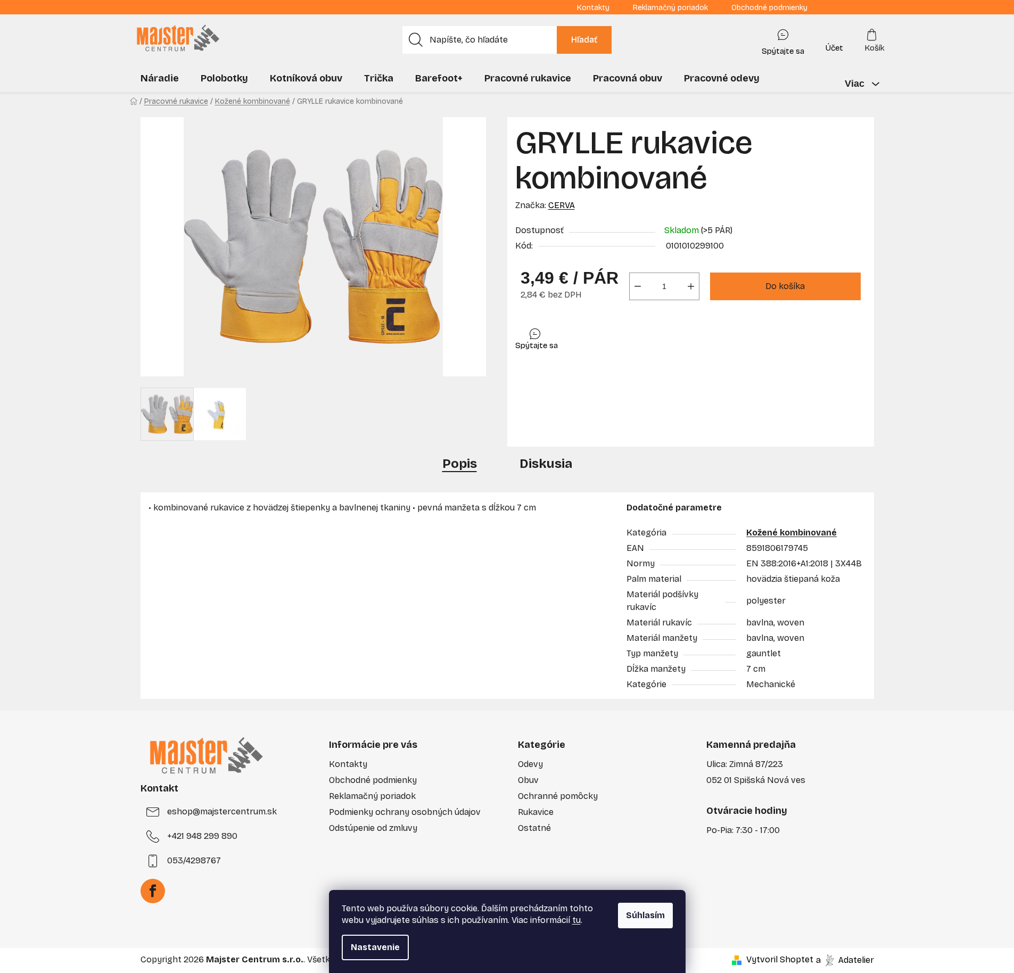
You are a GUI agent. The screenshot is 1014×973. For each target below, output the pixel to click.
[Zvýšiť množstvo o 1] (691, 286)
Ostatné (534, 828)
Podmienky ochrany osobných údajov (405, 812)
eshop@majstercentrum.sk (222, 811)
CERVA (561, 205)
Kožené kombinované (791, 532)
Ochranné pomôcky (558, 796)
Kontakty (593, 7)
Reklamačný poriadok (670, 7)
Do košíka (785, 286)
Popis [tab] (459, 463)
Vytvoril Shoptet (779, 959)
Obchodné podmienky (769, 7)
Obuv (528, 780)
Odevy (530, 764)
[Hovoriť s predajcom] (783, 40)
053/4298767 (194, 860)
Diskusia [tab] (546, 463)
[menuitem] (159, 78)
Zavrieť (590, 337)
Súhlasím (645, 915)
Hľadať (584, 40)
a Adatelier (845, 959)
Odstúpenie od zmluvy (373, 828)
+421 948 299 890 (202, 836)
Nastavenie (375, 947)
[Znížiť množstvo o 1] (638, 286)
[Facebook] (153, 891)
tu (576, 920)
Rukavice (536, 812)
